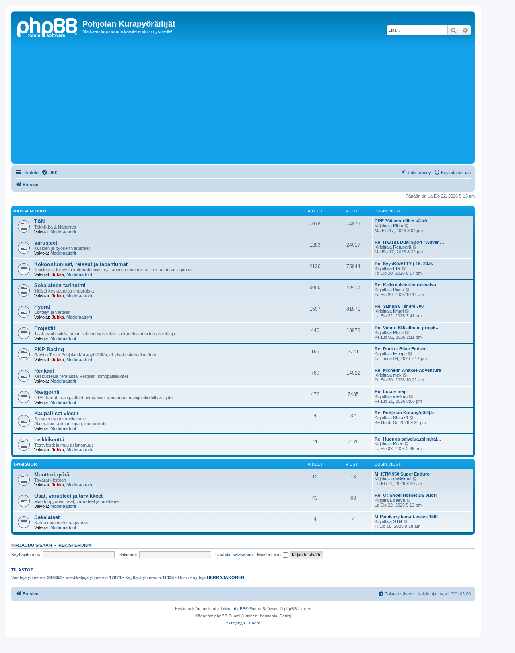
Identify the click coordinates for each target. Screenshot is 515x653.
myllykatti (402, 478)
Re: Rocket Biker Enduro (401, 348)
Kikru (398, 225)
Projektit (44, 328)
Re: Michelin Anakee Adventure (408, 370)
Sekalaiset (47, 517)
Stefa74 (400, 417)
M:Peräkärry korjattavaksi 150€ (407, 516)
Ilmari (398, 311)
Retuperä (402, 247)
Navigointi (47, 392)
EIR (396, 268)
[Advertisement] (254, 101)
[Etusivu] (47, 26)
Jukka (58, 274)
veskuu (400, 396)
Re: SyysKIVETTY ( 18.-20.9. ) (405, 263)
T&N (39, 221)
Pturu (398, 332)
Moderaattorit (63, 231)
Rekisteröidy (74, 545)
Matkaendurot (30, 211)
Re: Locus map (391, 391)
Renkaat (44, 371)
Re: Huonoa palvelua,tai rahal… (408, 439)
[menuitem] (49, 172)
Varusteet (45, 243)
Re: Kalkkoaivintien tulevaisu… (408, 284)
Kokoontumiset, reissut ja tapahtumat (81, 264)
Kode (398, 443)
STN (397, 521)
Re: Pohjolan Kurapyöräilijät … (407, 412)
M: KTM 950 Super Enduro (402, 474)
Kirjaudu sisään (31, 545)
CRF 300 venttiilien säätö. (401, 220)
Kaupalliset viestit (56, 413)
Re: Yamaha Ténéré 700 (399, 306)
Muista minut (270, 554)
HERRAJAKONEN (225, 577)
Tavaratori (25, 464)
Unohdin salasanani (234, 554)
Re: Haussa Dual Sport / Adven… (409, 242)
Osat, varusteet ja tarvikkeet (68, 496)
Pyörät (42, 307)
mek (397, 375)
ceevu (399, 500)
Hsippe (400, 353)
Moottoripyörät (52, 475)
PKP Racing (49, 349)
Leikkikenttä (49, 440)
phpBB (239, 608)
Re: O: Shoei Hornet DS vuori (406, 495)
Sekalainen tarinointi (60, 285)
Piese (398, 289)
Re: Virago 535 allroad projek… (407, 327)
